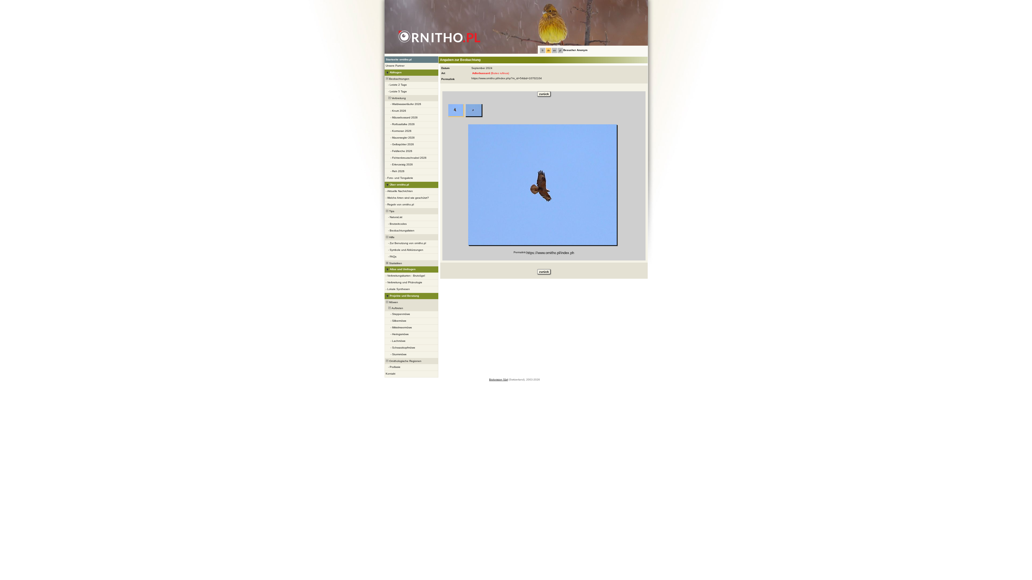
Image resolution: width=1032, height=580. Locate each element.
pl (560, 50)
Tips (391, 211)
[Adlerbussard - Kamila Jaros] (542, 184)
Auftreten (397, 308)
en (554, 50)
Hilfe (391, 237)
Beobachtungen (398, 78)
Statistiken (395, 263)
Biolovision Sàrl (498, 379)
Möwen (393, 302)
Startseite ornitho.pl (399, 59)
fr (542, 50)
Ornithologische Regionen (404, 361)
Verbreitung (398, 98)
